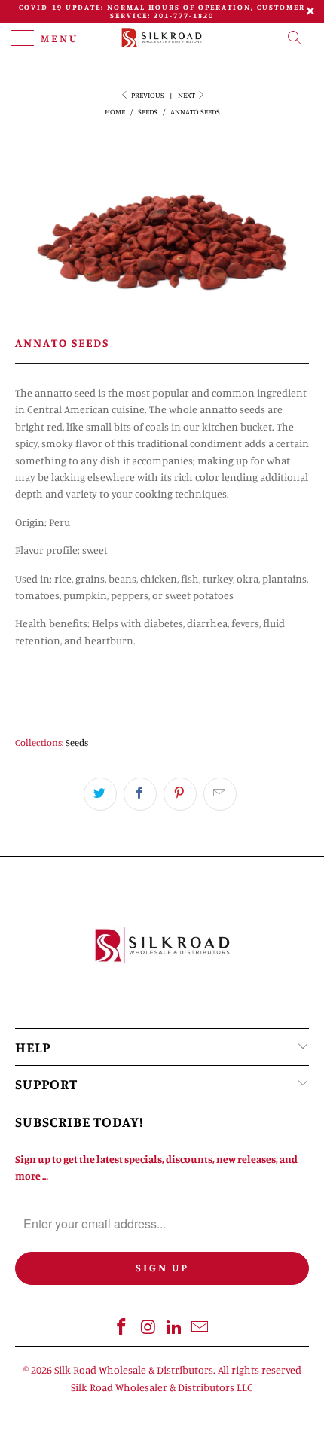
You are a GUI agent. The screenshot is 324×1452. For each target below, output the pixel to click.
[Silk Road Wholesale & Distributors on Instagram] (148, 1327)
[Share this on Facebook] (140, 794)
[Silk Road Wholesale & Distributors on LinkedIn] (175, 1327)
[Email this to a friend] (220, 794)
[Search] (299, 37)
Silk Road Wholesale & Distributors (133, 1369)
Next (187, 94)
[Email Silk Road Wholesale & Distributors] (200, 1327)
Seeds (77, 742)
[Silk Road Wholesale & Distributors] (162, 38)
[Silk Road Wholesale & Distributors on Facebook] (122, 1327)
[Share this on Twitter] (100, 794)
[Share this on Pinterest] (180, 794)
